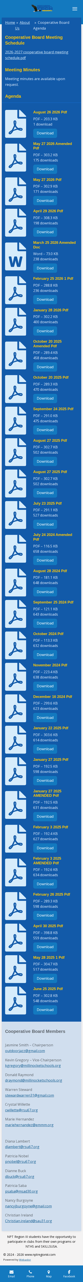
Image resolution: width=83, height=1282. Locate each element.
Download (45, 133)
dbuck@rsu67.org (19, 1176)
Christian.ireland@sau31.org (28, 1220)
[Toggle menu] (75, 8)
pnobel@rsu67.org (20, 1161)
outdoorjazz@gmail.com (25, 1050)
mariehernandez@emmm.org (29, 1124)
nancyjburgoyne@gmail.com (28, 1206)
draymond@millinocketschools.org (33, 1080)
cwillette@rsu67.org (21, 1110)
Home (10, 22)
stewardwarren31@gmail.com (29, 1095)
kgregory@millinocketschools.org (33, 1065)
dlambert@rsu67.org (22, 1146)
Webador (25, 1259)
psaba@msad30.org (21, 1191)
